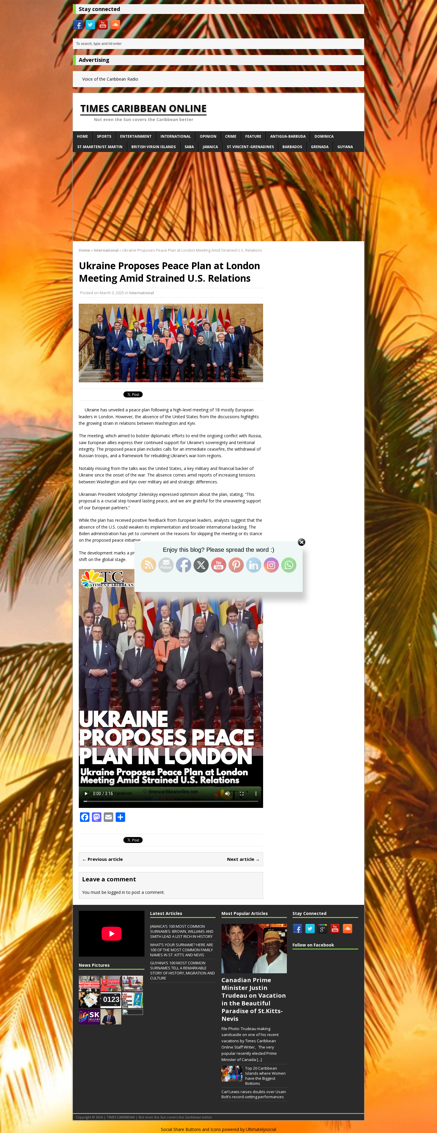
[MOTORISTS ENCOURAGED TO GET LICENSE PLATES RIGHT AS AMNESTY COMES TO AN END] (110, 1004)
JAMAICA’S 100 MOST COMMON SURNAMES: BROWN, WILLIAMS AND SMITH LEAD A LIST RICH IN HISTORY (181, 931)
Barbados (292, 146)
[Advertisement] (218, 196)
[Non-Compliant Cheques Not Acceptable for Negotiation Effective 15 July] (132, 1021)
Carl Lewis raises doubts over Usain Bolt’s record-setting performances (253, 1094)
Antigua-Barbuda (288, 136)
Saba (189, 146)
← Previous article (102, 859)
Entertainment (136, 136)
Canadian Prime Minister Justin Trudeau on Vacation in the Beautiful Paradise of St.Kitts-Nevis (253, 999)
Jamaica (210, 146)
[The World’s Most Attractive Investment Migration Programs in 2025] (89, 1004)
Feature (253, 136)
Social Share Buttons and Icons (191, 1129)
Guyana (345, 146)
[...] (259, 1059)
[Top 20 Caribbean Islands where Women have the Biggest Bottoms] (231, 1078)
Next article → (243, 859)
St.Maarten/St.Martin (99, 146)
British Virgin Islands (153, 146)
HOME (82, 136)
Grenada (319, 146)
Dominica (324, 136)
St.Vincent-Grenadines (250, 146)
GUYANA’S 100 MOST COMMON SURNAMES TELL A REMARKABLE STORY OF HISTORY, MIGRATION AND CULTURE (182, 970)
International (176, 136)
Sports (104, 136)
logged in (116, 892)
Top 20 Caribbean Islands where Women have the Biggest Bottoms (265, 1075)
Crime (230, 136)
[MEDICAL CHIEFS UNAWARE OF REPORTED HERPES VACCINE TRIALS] (110, 988)
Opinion (208, 136)
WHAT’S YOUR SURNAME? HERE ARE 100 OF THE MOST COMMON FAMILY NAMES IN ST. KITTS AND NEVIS (181, 950)
